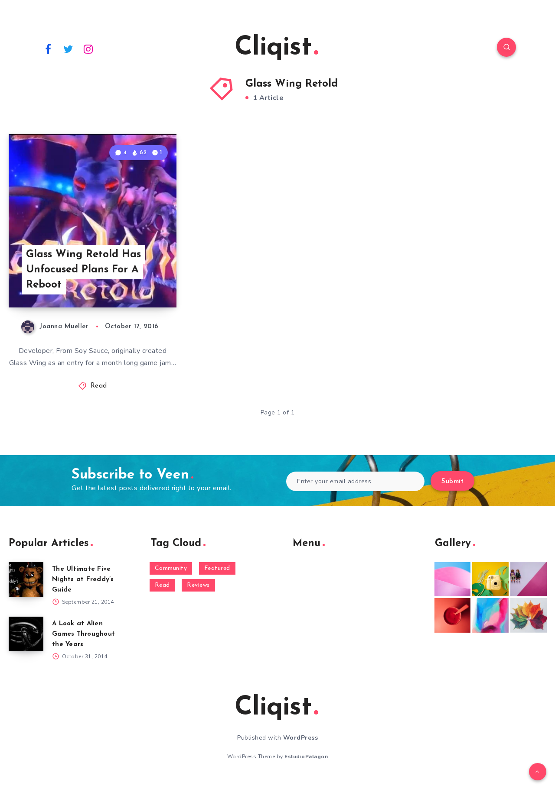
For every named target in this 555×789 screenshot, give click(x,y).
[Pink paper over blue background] (452, 579)
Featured (217, 568)
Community (171, 568)
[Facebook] (48, 48)
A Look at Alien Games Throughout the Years (83, 634)
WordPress (300, 738)
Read (99, 386)
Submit (452, 482)
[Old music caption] (528, 579)
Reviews (198, 585)
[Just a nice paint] (490, 615)
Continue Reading (136, 281)
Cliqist (273, 48)
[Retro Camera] (490, 579)
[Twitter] (68, 48)
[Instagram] (88, 48)
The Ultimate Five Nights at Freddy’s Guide (83, 579)
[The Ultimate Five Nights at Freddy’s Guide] (26, 579)
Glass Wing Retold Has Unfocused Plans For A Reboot (83, 269)
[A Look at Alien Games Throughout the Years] (26, 634)
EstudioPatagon (306, 756)
